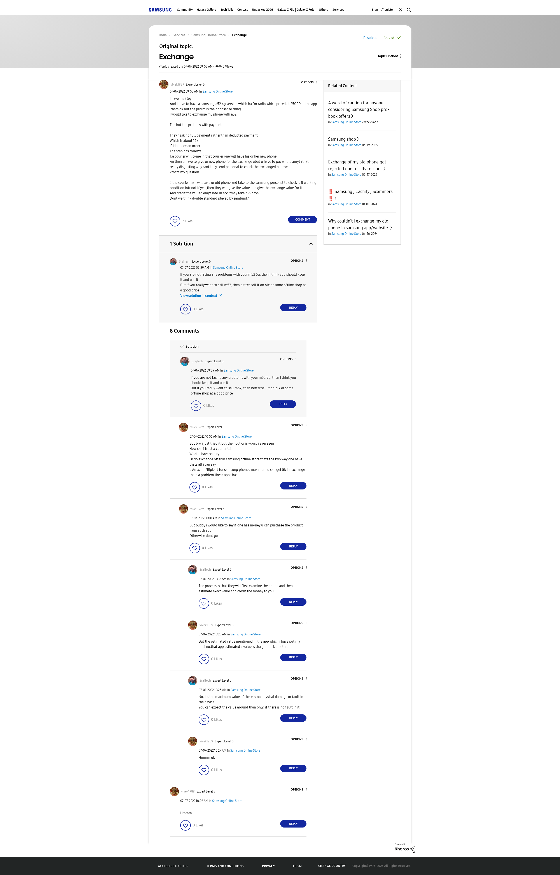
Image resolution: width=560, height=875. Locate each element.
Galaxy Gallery (206, 10)
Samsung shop (342, 139)
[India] (160, 10)
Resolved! (370, 38)
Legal (298, 866)
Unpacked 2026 (262, 10)
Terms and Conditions (225, 866)
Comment (302, 219)
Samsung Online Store (218, 91)
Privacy (268, 866)
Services (338, 10)
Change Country (332, 866)
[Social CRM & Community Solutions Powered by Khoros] (405, 848)
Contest (242, 10)
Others (323, 10)
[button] (309, 83)
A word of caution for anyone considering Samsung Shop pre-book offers (358, 109)
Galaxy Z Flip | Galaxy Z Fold (296, 10)
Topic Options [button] (388, 56)
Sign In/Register (383, 10)
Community (185, 10)
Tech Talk (227, 10)
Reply (293, 308)
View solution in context (198, 296)
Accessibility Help (173, 866)
